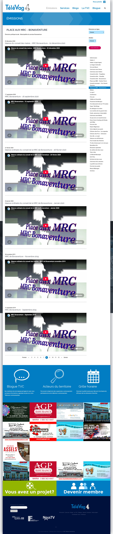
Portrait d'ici (93, 124)
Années (91, 38)
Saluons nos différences (96, 138)
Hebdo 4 (92, 60)
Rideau (92, 90)
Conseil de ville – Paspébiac (97, 74)
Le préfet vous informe (96, 164)
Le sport (92, 92)
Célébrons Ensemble (95, 99)
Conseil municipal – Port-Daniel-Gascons (99, 84)
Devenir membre (87, 512)
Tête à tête (93, 152)
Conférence (93, 94)
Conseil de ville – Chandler (97, 76)
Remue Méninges (94, 168)
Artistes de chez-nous (96, 159)
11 (55, 357)
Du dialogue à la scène (96, 108)
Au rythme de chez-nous (96, 150)
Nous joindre (97, 2)
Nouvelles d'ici (94, 145)
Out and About (94, 67)
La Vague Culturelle (95, 65)
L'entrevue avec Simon (96, 69)
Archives (92, 171)
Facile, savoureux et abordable (98, 113)
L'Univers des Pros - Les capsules (99, 131)
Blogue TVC (15, 386)
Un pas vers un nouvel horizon (98, 118)
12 (58, 357)
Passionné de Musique (96, 101)
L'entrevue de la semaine (96, 161)
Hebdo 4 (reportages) (96, 62)
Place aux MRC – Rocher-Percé (98, 81)
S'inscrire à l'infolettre (17, 504)
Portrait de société (95, 166)
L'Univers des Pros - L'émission (98, 133)
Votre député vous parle (96, 129)
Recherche (94, 47)
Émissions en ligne (94, 29)
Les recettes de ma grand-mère (98, 111)
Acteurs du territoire (57, 386)
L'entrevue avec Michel (96, 115)
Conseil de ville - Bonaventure (98, 78)
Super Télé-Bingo (94, 106)
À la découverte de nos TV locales (99, 104)
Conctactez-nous (76, 514)
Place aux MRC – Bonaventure (98, 87)
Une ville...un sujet (95, 136)
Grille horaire (93, 58)
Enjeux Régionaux (94, 126)
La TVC (85, 8)
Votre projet (95, 512)
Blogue (96, 8)
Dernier (66, 357)
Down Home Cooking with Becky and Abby (98, 121)
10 (52, 357)
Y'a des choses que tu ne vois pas (99, 143)
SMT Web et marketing (69, 531)
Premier (24, 357)
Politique (83, 514)
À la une (92, 97)
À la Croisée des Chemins (97, 140)
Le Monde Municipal (95, 154)
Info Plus (92, 157)
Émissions (51, 8)
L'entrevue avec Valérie (96, 71)
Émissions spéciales (95, 147)
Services (64, 8)
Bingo (75, 8)
